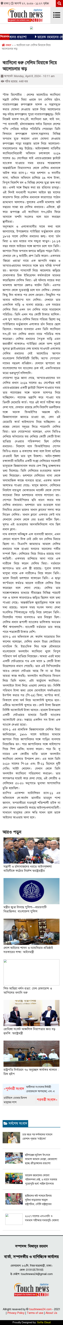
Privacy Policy (15, 1313)
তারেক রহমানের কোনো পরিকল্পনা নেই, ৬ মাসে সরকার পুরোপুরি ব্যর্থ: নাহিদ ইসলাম (41, 1179)
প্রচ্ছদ (8, 45)
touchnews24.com (40, 1309)
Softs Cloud (44, 1322)
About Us (51, 1313)
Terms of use (35, 1313)
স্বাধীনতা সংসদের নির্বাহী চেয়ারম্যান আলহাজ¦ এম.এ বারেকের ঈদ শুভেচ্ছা (29, 1089)
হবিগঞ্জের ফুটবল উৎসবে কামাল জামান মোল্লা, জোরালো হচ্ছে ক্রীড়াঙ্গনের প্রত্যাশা (41, 1159)
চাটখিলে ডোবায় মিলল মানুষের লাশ (30, 1100)
